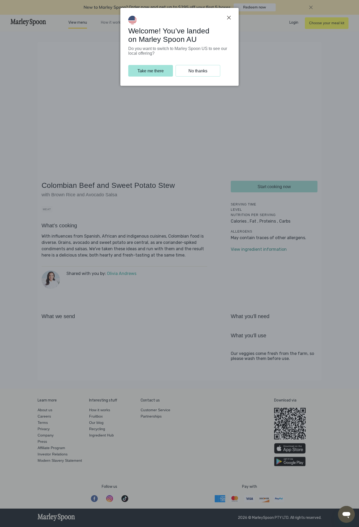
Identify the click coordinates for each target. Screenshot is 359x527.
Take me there (150, 71)
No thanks (197, 71)
